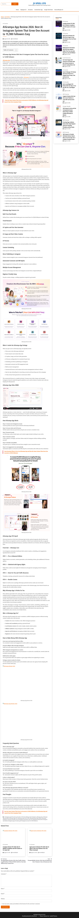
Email (3, 893)
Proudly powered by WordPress (29, 916)
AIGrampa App (39, 817)
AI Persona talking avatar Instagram (28, 817)
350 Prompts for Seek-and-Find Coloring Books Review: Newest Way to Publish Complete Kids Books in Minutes (69, 112)
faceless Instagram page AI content (12, 820)
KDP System (66, 94)
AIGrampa (26, 77)
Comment (3, 874)
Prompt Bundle (67, 106)
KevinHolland (15, 38)
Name (3, 888)
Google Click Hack (48, 9)
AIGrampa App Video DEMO (35, 818)
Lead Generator (67, 57)
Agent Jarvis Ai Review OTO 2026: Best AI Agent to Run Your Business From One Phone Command (39, 848)
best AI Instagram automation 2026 (23, 819)
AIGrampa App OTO (13, 818)
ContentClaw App (38, 9)
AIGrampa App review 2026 (23, 818)
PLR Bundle (66, 82)
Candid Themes (53, 916)
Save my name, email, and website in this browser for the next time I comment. (21, 903)
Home (17, 9)
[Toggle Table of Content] (15, 50)
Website (3, 898)
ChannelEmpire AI (58, 9)
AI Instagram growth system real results (12, 817)
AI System (30, 9)
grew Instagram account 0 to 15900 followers (28, 820)
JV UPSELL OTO (39, 3)
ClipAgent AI (23, 9)
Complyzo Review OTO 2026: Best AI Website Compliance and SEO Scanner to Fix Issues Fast (12, 848)
